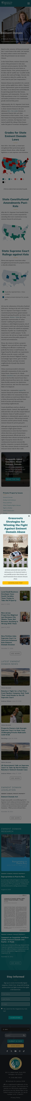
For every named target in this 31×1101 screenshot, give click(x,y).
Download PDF (15, 583)
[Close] (29, 516)
